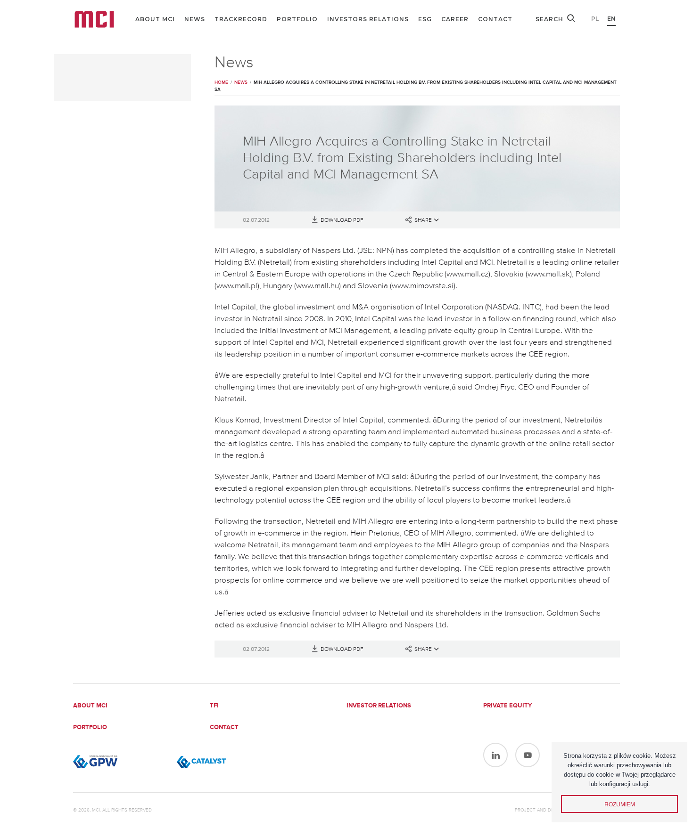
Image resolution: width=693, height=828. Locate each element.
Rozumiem (619, 804)
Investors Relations (368, 19)
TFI (214, 706)
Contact (495, 19)
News (194, 19)
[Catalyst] (224, 761)
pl (595, 18)
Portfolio (297, 19)
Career (455, 19)
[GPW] (120, 761)
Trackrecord (240, 19)
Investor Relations (378, 706)
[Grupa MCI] (94, 19)
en (611, 18)
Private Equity (507, 706)
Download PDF (342, 220)
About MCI (155, 19)
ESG (425, 19)
